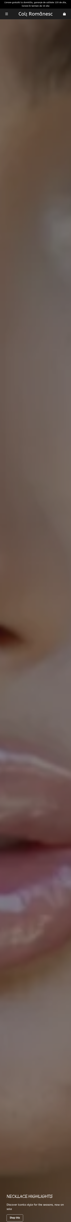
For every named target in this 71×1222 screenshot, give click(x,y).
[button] (6, 14)
